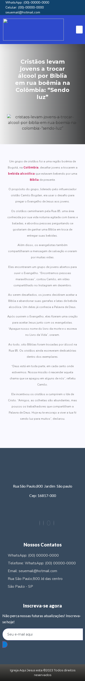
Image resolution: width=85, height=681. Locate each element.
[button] (79, 29)
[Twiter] (48, 523)
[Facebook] (43, 523)
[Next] (59, 434)
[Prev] (25, 434)
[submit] (5, 644)
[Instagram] (39, 523)
